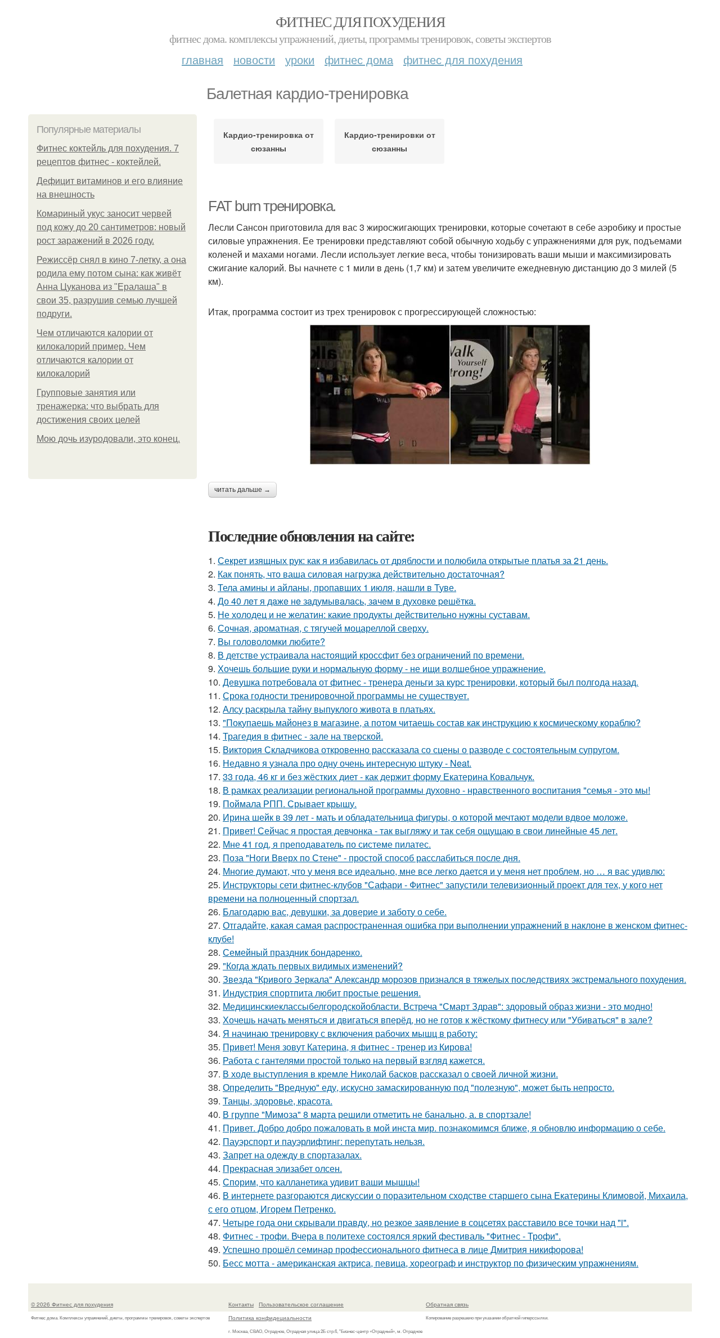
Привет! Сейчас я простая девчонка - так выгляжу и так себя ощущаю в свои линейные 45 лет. (420, 830)
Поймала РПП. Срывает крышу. (290, 803)
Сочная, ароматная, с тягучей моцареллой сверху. (323, 627)
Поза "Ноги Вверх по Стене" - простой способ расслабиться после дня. (371, 857)
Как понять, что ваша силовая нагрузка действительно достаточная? (361, 573)
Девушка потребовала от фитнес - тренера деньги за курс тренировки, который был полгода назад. (430, 681)
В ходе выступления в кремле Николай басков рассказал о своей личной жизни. (390, 1073)
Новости (254, 59)
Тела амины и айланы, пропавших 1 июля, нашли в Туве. (337, 587)
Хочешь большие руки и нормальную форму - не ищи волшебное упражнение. (382, 668)
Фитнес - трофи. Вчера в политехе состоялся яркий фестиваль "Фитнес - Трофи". (392, 1235)
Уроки (299, 59)
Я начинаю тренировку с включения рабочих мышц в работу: (350, 1033)
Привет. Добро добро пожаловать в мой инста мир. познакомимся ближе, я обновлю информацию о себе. (444, 1127)
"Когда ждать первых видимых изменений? (313, 965)
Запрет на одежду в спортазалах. (292, 1154)
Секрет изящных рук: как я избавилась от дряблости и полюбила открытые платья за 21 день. (413, 560)
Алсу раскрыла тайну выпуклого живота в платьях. (329, 708)
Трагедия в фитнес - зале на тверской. (303, 736)
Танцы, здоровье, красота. (277, 1100)
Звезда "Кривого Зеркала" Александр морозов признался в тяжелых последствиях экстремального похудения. (454, 979)
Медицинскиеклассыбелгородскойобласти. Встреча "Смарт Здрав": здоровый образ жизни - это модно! (437, 1006)
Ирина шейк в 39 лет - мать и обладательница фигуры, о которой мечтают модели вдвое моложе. (425, 817)
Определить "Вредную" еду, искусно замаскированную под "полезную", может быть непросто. (418, 1087)
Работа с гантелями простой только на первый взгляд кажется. (354, 1060)
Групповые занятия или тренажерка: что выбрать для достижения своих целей (98, 406)
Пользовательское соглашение (301, 1304)
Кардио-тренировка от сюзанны (268, 141)
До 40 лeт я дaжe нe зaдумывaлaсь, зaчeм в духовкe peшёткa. (347, 600)
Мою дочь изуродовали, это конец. (108, 439)
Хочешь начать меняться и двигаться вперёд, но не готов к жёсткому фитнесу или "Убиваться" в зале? (437, 1019)
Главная (202, 59)
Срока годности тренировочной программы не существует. (346, 695)
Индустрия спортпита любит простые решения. (322, 992)
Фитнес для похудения (360, 21)
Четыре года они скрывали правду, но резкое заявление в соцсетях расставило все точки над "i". (426, 1222)
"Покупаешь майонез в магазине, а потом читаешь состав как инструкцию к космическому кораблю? (432, 722)
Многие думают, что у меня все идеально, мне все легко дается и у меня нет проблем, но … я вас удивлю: (444, 871)
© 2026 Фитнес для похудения (72, 1304)
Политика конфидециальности (270, 1318)
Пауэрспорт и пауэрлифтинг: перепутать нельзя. (324, 1141)
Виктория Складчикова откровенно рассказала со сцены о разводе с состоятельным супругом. (421, 749)
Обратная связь (447, 1304)
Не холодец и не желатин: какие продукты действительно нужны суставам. (374, 614)
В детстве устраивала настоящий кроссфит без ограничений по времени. (371, 654)
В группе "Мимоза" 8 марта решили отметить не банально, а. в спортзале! (377, 1114)
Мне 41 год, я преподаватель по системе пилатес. (327, 844)
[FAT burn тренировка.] (450, 394)
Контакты (241, 1304)
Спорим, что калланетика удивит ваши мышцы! (321, 1181)
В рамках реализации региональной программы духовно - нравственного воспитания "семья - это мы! (436, 790)
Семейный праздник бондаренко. (292, 952)
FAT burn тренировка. (272, 206)
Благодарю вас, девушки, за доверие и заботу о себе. (335, 911)
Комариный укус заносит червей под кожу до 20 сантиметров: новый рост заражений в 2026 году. (111, 227)
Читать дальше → (242, 490)
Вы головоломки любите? (271, 641)
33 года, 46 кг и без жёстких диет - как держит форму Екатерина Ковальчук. (378, 776)
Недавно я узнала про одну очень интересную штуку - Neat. (347, 763)
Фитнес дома (359, 59)
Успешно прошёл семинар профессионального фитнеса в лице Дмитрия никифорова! (403, 1249)
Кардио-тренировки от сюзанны (389, 141)
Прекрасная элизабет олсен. (282, 1168)
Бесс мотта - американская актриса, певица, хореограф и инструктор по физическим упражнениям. (430, 1262)
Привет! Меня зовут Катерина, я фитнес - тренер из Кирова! (347, 1046)
